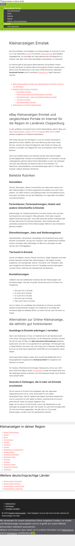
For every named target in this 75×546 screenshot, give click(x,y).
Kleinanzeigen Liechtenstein (14, 486)
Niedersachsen (46, 54)
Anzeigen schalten (12, 509)
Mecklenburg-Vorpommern (13, 450)
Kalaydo (9, 19)
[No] (35, 533)
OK (33, 533)
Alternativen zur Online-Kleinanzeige (27, 105)
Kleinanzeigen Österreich (13, 481)
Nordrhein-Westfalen (11, 455)
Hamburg (7, 445)
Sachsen (7, 462)
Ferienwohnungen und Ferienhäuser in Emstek (34, 94)
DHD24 (52, 132)
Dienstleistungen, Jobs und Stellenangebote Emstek (36, 97)
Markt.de (10, 16)
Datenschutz (10, 504)
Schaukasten (38, 370)
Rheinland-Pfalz (9, 457)
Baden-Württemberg (11, 432)
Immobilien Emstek (23, 92)
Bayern (6, 435)
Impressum (9, 506)
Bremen (6, 442)
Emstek (28, 54)
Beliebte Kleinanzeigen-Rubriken (25, 89)
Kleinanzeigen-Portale (12, 8)
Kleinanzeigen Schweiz (12, 484)
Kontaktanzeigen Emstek (26, 102)
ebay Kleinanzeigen (13, 11)
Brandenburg (8, 440)
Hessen (6, 447)
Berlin (6, 437)
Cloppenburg (43, 72)
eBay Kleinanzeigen (16, 132)
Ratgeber (7, 24)
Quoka (9, 13)
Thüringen (7, 469)
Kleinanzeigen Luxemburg (13, 489)
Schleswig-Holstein (11, 467)
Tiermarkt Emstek (23, 100)
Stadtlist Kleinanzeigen (17, 513)
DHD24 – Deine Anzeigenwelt (17, 21)
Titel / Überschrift (13, 26)
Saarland (7, 459)
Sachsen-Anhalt (9, 464)
